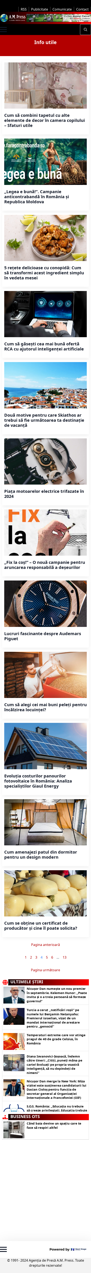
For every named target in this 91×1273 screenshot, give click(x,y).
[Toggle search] (85, 29)
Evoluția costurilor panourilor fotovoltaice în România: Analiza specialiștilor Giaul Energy (38, 781)
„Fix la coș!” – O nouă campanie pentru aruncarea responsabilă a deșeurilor (44, 565)
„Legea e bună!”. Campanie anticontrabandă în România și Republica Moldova (36, 196)
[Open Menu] (3, 29)
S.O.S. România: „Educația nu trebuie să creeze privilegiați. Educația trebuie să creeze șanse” (57, 1110)
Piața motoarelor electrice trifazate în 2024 (44, 494)
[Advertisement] (45, 1189)
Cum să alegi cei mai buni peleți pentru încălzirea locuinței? (45, 707)
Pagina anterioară (45, 944)
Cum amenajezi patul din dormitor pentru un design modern (40, 855)
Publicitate (39, 9)
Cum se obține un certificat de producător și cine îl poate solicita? (40, 926)
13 (64, 957)
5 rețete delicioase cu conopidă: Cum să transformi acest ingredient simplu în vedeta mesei (44, 272)
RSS (24, 9)
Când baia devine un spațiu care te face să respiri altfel (54, 1125)
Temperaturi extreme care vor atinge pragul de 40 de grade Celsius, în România (56, 1039)
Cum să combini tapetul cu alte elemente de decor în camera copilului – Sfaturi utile (44, 120)
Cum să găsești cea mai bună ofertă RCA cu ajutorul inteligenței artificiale (44, 346)
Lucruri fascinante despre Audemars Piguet (42, 636)
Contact (82, 9)
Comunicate (62, 9)
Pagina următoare (45, 970)
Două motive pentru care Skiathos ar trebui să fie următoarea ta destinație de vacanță (44, 420)
